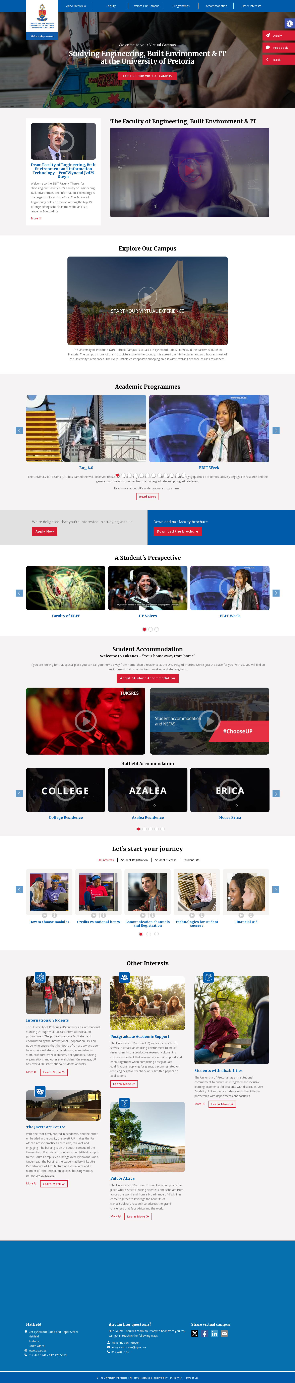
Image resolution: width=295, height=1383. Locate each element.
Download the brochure (177, 531)
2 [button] (123, 475)
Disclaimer (176, 1377)
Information (54, 915)
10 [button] (171, 475)
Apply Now (45, 531)
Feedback (280, 48)
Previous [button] (19, 430)
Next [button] (276, 430)
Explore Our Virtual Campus (147, 76)
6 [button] (147, 475)
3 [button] (129, 475)
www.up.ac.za (37, 1350)
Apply (277, 36)
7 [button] (153, 475)
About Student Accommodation (147, 678)
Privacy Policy (160, 1377)
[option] (86, 433)
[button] (290, 23)
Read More (147, 496)
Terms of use (191, 1377)
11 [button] (177, 475)
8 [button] (159, 475)
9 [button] (165, 475)
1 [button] (117, 475)
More (35, 218)
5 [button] (141, 475)
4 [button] (135, 475)
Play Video (45, 915)
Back (277, 60)
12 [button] (183, 475)
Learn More (52, 1072)
